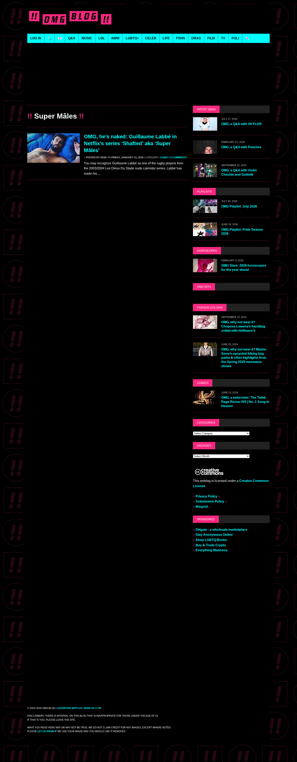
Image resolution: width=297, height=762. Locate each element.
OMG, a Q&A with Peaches (241, 147)
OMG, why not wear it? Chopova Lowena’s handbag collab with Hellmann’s (243, 326)
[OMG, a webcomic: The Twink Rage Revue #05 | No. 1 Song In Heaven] (205, 401)
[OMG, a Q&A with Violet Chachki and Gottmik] (205, 174)
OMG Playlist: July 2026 (239, 206)
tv (223, 38)
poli (235, 38)
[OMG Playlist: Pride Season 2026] (205, 233)
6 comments (179, 157)
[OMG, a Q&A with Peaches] (205, 151)
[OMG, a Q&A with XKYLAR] (205, 128)
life (166, 38)
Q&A (71, 38)
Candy (164, 157)
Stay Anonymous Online (214, 534)
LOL (101, 38)
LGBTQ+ (132, 38)
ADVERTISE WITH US (69, 708)
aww (115, 38)
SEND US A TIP (92, 708)
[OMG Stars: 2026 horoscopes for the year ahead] (205, 269)
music (87, 38)
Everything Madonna (211, 550)
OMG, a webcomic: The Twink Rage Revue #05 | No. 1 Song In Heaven (245, 402)
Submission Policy (210, 501)
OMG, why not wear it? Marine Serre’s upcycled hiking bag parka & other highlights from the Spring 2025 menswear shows (243, 358)
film (211, 38)
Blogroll (202, 506)
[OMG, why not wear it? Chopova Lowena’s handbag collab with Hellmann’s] (205, 326)
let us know (45, 731)
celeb (150, 38)
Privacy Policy (206, 496)
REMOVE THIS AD (107, 96)
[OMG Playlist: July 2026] (205, 210)
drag (196, 38)
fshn (180, 38)
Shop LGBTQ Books (211, 540)
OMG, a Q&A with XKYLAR (241, 124)
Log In (35, 38)
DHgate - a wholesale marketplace (221, 529)
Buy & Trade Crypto (211, 545)
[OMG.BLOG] (70, 17)
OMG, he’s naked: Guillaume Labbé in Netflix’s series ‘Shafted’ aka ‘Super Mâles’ (130, 143)
